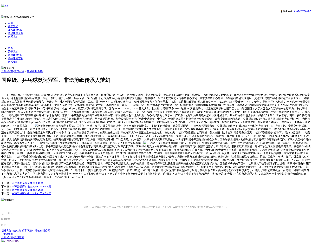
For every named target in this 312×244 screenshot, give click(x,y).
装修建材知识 (15, 29)
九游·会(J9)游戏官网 (12, 71)
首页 (10, 23)
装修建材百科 (15, 33)
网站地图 (8, 234)
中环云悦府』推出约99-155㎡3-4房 (31, 186)
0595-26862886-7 (302, 11)
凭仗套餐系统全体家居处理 (27, 183)
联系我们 (13, 36)
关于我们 (13, 26)
